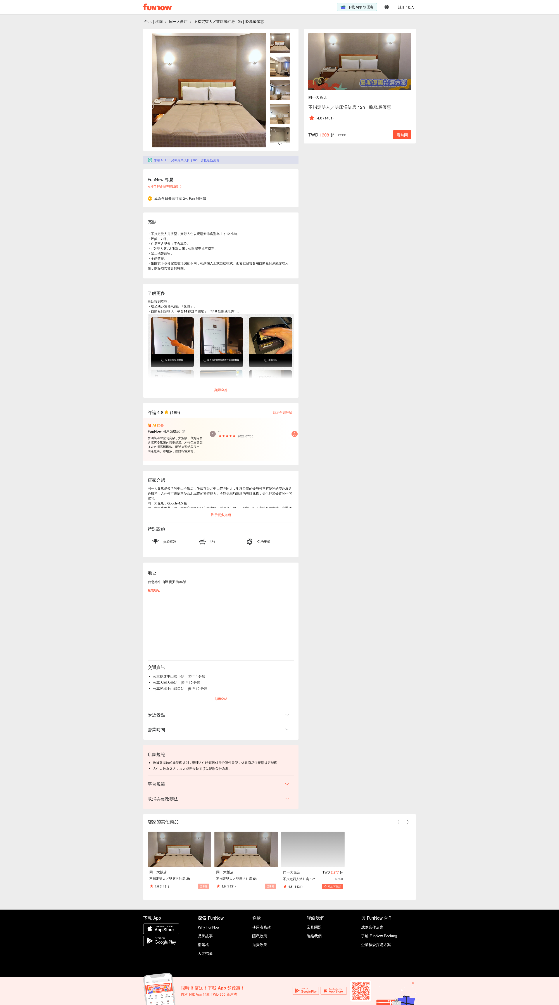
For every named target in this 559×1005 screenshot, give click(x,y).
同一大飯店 (178, 21)
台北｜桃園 (153, 21)
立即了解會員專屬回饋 (163, 186)
